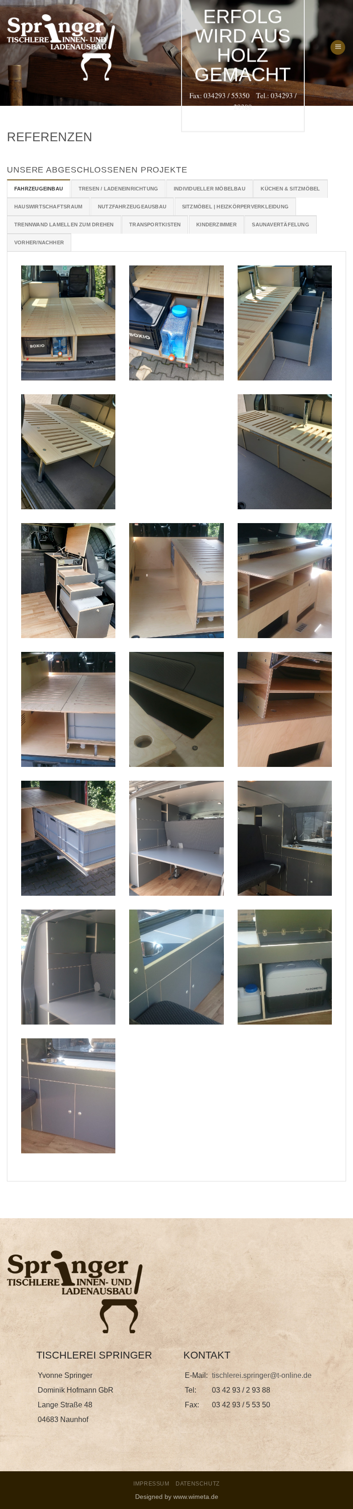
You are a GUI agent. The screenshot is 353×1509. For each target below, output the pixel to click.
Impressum (151, 1483)
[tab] (38, 188)
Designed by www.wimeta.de (176, 1496)
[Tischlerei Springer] (61, 47)
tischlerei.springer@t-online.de (262, 1375)
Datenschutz (198, 1483)
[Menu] (337, 47)
